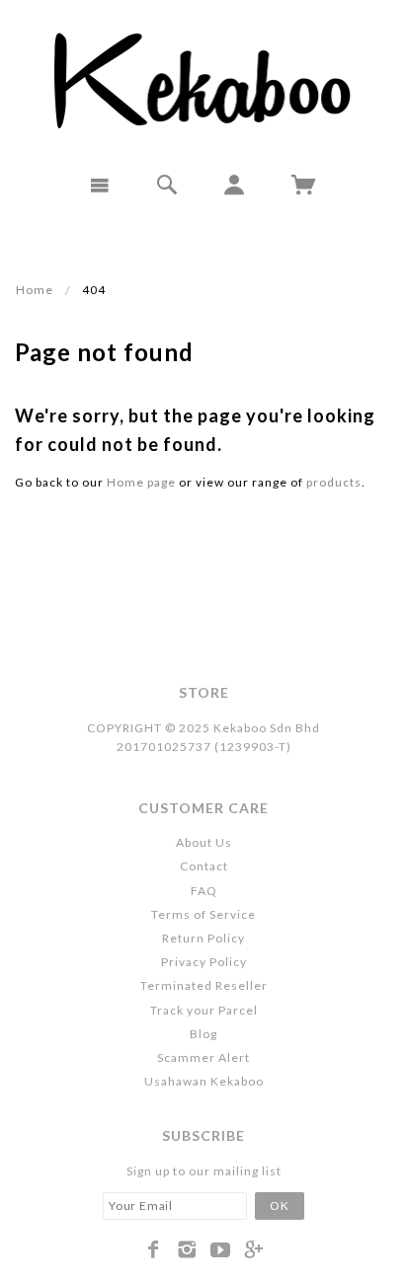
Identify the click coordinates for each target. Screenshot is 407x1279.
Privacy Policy (204, 961)
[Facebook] (153, 1249)
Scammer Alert (203, 1057)
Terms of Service (203, 914)
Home (34, 289)
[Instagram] (187, 1249)
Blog (203, 1033)
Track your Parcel (204, 1010)
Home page (141, 482)
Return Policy (203, 938)
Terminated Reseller (204, 985)
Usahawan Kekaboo (204, 1081)
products (334, 482)
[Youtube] (220, 1249)
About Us (204, 842)
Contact (204, 866)
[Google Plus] (254, 1249)
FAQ (204, 890)
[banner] (204, 79)
